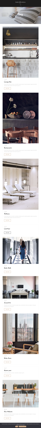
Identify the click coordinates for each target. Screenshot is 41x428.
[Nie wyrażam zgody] (39, 425)
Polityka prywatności (22, 426)
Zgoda (17, 426)
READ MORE (7, 88)
